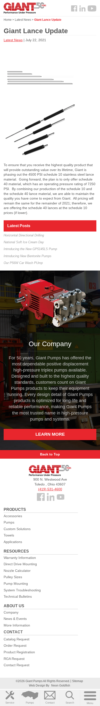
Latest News (23, 19)
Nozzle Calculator (17, 571)
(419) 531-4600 (50, 489)
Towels (9, 535)
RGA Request (14, 659)
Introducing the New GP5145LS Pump (30, 249)
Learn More (50, 434)
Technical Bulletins (18, 596)
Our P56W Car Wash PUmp (23, 263)
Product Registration (19, 652)
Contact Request (16, 665)
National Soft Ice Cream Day (24, 242)
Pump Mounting (16, 583)
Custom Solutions (17, 529)
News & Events (15, 619)
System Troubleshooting (22, 590)
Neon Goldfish (60, 685)
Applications (13, 542)
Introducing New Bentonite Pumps (27, 256)
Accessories (13, 516)
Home (8, 19)
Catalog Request (16, 639)
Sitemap (77, 681)
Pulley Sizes (13, 577)
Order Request (15, 645)
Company (11, 612)
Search (70, 702)
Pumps (30, 702)
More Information (17, 625)
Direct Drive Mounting (20, 564)
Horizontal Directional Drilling (24, 235)
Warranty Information (20, 558)
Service (9, 702)
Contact (50, 702)
